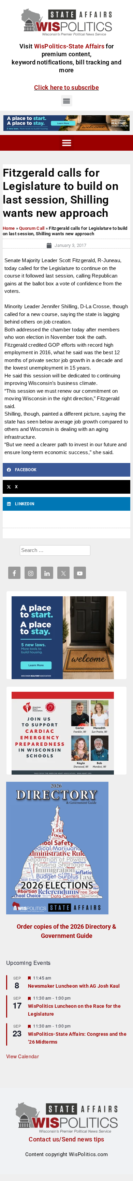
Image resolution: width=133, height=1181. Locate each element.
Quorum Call (31, 228)
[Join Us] (63, 734)
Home (9, 228)
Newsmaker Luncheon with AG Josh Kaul (74, 986)
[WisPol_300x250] (63, 639)
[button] (66, 100)
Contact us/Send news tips (66, 1139)
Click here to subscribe (66, 87)
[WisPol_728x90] (66, 123)
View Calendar (22, 1056)
